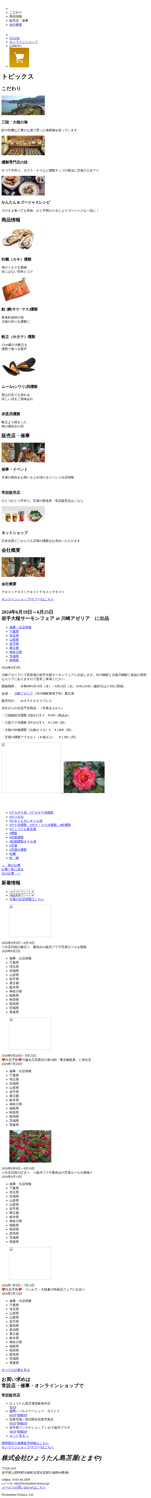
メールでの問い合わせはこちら (24, 1487)
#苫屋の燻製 (18, 849)
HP (22, 1415)
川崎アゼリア (23, 693)
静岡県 (14, 660)
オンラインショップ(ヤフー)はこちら (28, 599)
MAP (12, 1407)
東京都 (14, 648)
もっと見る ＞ (19, 1435)
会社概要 (15, 24)
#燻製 (13, 833)
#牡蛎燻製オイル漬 (22, 841)
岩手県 (14, 643)
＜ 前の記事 (11, 865)
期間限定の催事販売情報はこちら (25, 1443)
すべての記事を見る (16, 1370)
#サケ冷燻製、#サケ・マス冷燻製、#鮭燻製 (40, 825)
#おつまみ (16, 816)
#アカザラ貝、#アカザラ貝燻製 (31, 812)
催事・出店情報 (20, 627)
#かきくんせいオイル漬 (25, 820)
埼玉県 (14, 635)
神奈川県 (15, 652)
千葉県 (14, 631)
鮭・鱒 (14, 858)
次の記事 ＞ (11, 873)
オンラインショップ (23, 42)
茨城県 (14, 656)
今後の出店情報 (26, 899)
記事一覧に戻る (13, 869)
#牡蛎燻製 (16, 837)
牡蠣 (12, 853)
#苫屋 (13, 845)
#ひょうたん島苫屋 (22, 829)
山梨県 (14, 639)
